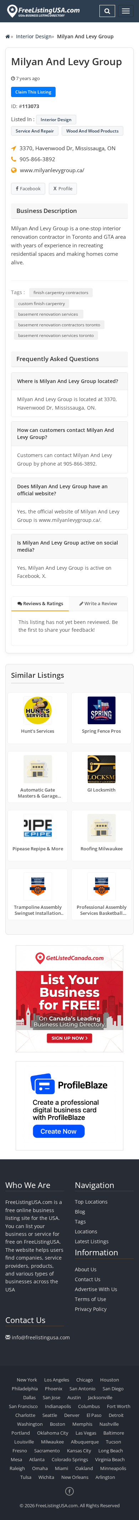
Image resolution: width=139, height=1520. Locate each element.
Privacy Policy (91, 1309)
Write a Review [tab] (100, 603)
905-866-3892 (37, 159)
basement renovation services (48, 314)
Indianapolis (58, 1406)
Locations (86, 1231)
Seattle (49, 1415)
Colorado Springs (70, 1459)
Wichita (46, 1477)
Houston (109, 1380)
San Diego (113, 1388)
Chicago (84, 1380)
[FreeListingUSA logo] (42, 11)
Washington (30, 1424)
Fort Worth (118, 1406)
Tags (80, 1221)
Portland (20, 1433)
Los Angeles (56, 1380)
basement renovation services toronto (56, 335)
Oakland (84, 1468)
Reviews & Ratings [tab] (42, 603)
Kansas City (79, 1450)
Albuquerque (85, 1442)
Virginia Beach (110, 1459)
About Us (86, 1269)
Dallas (29, 1397)
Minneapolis (113, 1468)
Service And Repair (35, 131)
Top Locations (91, 1201)
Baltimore (113, 1433)
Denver (71, 1415)
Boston (57, 1424)
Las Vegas (86, 1433)
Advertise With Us (96, 1289)
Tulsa (25, 1477)
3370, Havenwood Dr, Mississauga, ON (67, 148)
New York (27, 1380)
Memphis (82, 1424)
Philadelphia (25, 1388)
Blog (80, 1211)
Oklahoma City (52, 1433)
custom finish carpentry (41, 303)
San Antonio (83, 1388)
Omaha (40, 1468)
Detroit (116, 1415)
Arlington (105, 1477)
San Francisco (23, 1406)
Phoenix (53, 1388)
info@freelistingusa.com (41, 1337)
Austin (74, 1397)
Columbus (89, 1406)
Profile (65, 188)
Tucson (113, 1442)
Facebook (30, 188)
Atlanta (37, 1459)
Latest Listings (92, 1241)
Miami (61, 1468)
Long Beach (110, 1450)
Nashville (109, 1424)
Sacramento (47, 1450)
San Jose (51, 1397)
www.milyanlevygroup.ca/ (52, 170)
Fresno (19, 1450)
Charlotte (25, 1415)
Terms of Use (90, 1299)
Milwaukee (52, 1442)
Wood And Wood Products (92, 131)
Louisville (24, 1442)
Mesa (16, 1459)
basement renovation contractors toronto (59, 325)
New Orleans (74, 1477)
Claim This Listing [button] (33, 92)
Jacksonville (100, 1397)
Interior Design (34, 36)
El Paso (94, 1415)
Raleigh (17, 1468)
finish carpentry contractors (61, 292)
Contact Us (88, 1279)
